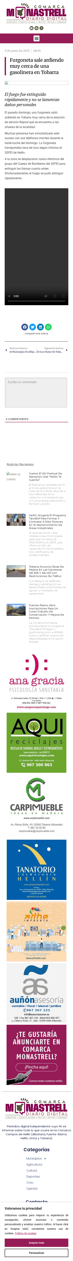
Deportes (33, 1176)
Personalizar (36, 1252)
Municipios (34, 1158)
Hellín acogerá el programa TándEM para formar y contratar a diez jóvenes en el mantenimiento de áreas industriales (47, 522)
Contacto (37, 1202)
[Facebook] (36, 28)
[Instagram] (41, 28)
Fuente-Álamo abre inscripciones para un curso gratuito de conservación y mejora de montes (46, 612)
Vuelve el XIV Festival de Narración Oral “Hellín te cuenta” (45, 477)
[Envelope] (32, 28)
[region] (36, 1231)
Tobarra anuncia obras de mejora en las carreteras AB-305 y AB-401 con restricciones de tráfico (46, 571)
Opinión (32, 1188)
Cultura (31, 1170)
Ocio (29, 1182)
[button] (36, 38)
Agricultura (34, 1164)
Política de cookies (25, 1233)
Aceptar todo (36, 1242)
